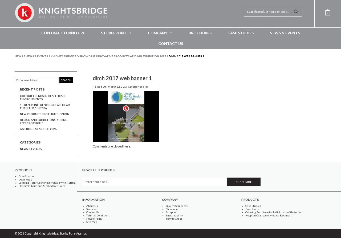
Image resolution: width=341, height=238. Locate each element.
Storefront (114, 33)
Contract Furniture (63, 33)
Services (91, 209)
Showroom (172, 209)
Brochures (200, 33)
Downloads (25, 179)
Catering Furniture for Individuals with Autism (47, 182)
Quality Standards (177, 205)
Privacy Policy (94, 218)
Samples (171, 212)
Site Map (91, 221)
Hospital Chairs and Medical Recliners (42, 185)
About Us (92, 205)
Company (157, 33)
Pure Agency (77, 233)
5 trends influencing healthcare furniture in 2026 (45, 106)
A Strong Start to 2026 (38, 128)
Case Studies (241, 33)
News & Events (285, 33)
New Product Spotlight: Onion (44, 114)
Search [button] (66, 80)
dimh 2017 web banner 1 (122, 78)
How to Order (174, 218)
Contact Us (170, 43)
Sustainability (174, 215)
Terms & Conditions (98, 215)
